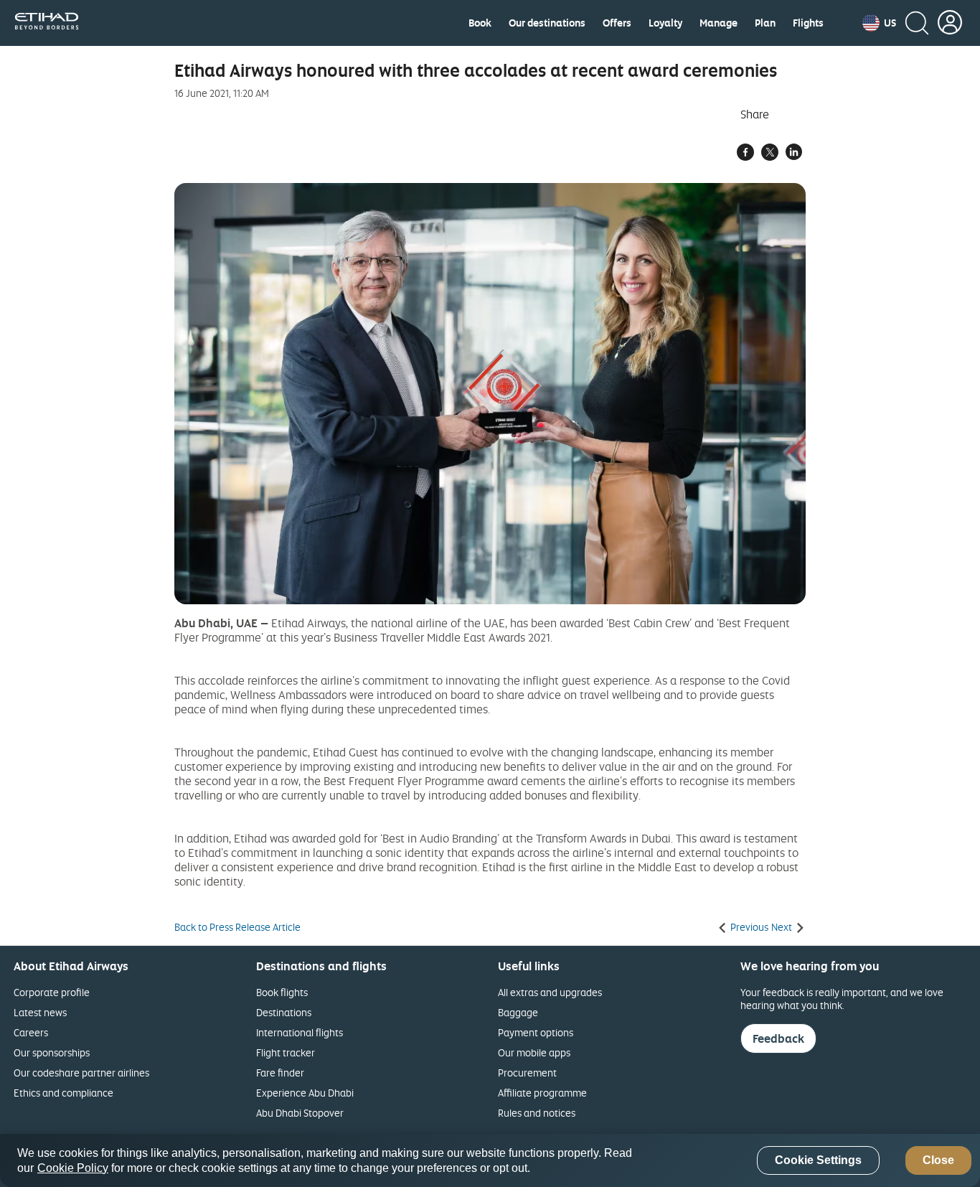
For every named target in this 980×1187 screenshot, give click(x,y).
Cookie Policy (72, 1168)
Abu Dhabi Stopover (300, 1113)
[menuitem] (479, 23)
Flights (808, 23)
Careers (31, 1032)
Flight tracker (285, 1052)
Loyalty (665, 23)
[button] (879, 23)
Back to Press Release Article (237, 927)
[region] (490, 1160)
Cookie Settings (818, 1161)
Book (479, 23)
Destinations (283, 1012)
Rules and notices (536, 1113)
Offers (617, 23)
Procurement (527, 1072)
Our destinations (547, 23)
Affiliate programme (542, 1092)
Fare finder (280, 1072)
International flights (299, 1032)
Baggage (518, 1012)
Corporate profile (52, 992)
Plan (765, 23)
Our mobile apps (534, 1052)
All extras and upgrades (550, 992)
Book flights (282, 992)
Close (938, 1161)
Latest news (40, 1012)
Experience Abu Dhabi (305, 1092)
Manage (718, 23)
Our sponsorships (52, 1052)
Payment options (535, 1032)
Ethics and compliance (63, 1092)
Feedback (778, 1038)
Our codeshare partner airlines (81, 1072)
